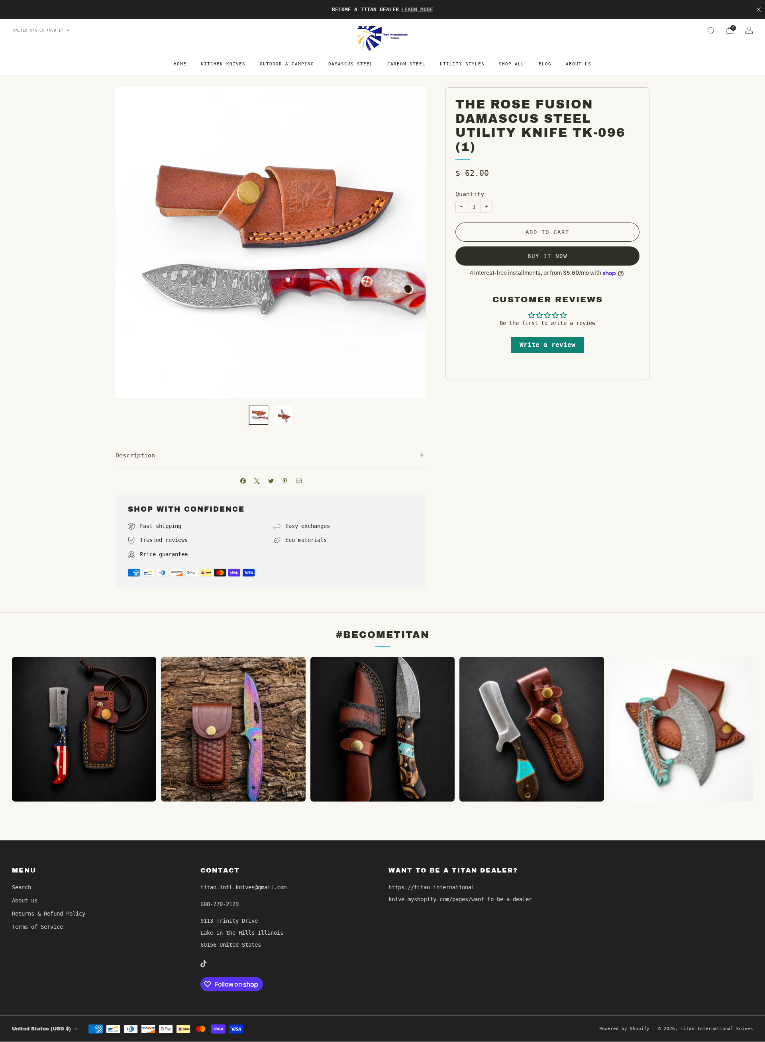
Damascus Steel (350, 64)
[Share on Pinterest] (285, 481)
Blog (545, 64)
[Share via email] (299, 481)
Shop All (511, 64)
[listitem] (382, 9)
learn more (417, 9)
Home (180, 64)
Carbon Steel (406, 64)
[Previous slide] (131, 242)
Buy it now (547, 256)
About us (578, 64)
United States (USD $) (38, 30)
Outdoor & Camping (287, 64)
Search (21, 887)
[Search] (711, 30)
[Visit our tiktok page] (203, 963)
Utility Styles (462, 64)
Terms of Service (37, 927)
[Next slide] (410, 242)
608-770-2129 (219, 904)
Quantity (469, 194)
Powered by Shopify (624, 1028)
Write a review (547, 345)
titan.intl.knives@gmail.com (243, 887)
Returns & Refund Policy (48, 913)
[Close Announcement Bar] (758, 9)
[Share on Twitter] (271, 481)
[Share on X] (257, 481)
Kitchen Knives (223, 64)
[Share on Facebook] (243, 481)
